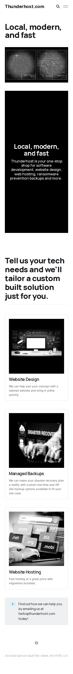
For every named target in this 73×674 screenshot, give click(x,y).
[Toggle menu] (66, 6)
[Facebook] (36, 643)
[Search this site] (58, 6)
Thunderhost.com (24, 6)
